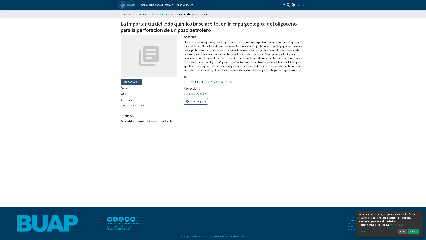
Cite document (131, 82)
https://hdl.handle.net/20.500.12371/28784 (208, 82)
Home (124, 14)
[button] (293, 5)
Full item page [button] (197, 101)
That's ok (413, 231)
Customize (363, 231)
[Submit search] (288, 5)
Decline (402, 231)
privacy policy (396, 224)
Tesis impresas (139, 14)
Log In (300, 5)
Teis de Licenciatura (163, 14)
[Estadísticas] (283, 5)
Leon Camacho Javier (133, 105)
